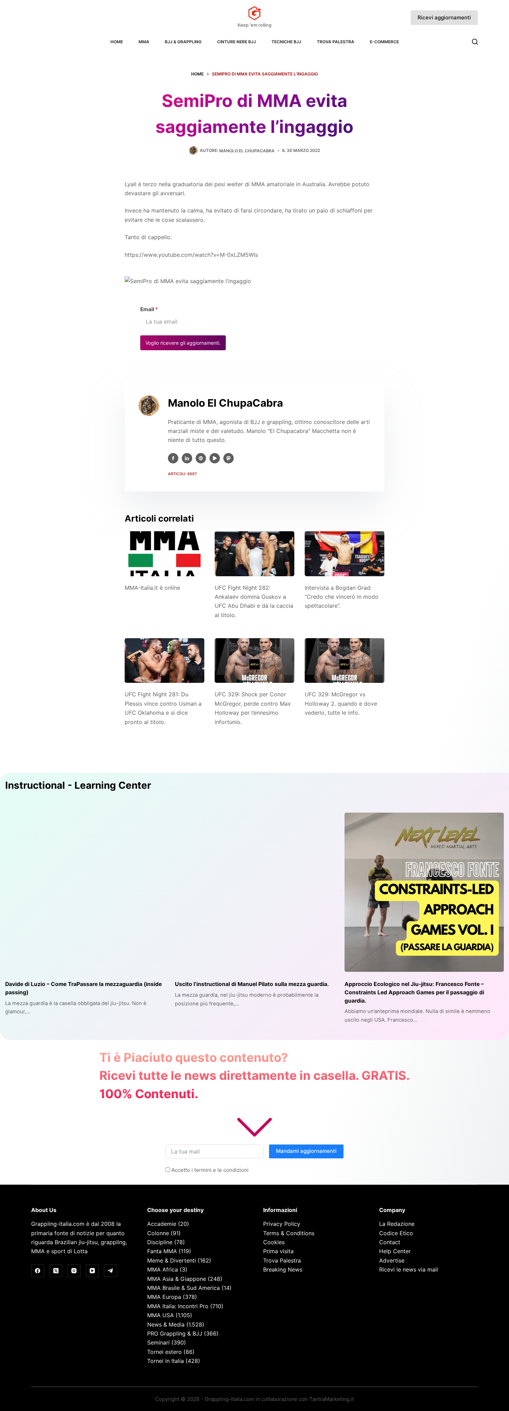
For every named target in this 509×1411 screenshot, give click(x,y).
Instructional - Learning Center (78, 785)
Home (116, 41)
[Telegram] (110, 1270)
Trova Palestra (335, 41)
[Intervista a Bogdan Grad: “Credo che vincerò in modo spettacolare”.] (344, 553)
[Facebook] (37, 1270)
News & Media (166, 1324)
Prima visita (278, 1251)
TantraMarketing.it (331, 1399)
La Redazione (396, 1223)
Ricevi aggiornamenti (444, 17)
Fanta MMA (162, 1251)
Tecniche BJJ (286, 41)
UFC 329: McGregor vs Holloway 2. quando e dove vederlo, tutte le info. (341, 703)
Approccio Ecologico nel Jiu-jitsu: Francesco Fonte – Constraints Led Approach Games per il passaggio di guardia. (414, 992)
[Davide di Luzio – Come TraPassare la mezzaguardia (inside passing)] (84, 892)
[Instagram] (74, 1270)
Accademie (161, 1223)
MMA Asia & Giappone (176, 1278)
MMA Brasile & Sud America (183, 1287)
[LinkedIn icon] (187, 458)
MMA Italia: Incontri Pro (177, 1306)
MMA (144, 41)
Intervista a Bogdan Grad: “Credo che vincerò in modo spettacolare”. (341, 596)
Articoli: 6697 (182, 473)
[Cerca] (475, 42)
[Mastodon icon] (228, 458)
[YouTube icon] (214, 458)
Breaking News (282, 1269)
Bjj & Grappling (183, 41)
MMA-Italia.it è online (152, 587)
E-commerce (384, 41)
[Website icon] (201, 458)
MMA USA (160, 1315)
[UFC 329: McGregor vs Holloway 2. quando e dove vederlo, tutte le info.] (344, 660)
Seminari (158, 1342)
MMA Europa (164, 1296)
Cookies (274, 1242)
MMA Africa (162, 1269)
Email (149, 309)
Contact (389, 1242)
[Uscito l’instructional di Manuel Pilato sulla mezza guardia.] (254, 892)
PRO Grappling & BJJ (174, 1333)
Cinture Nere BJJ (236, 41)
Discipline (159, 1242)
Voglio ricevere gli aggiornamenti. (183, 343)
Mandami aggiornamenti (306, 1151)
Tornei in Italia (165, 1360)
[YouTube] (92, 1270)
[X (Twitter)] (56, 1270)
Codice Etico (396, 1233)
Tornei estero (164, 1351)
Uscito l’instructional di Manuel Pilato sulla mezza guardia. (252, 984)
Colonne (158, 1233)
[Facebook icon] (173, 458)
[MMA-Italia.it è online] (164, 553)
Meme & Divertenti (171, 1260)
